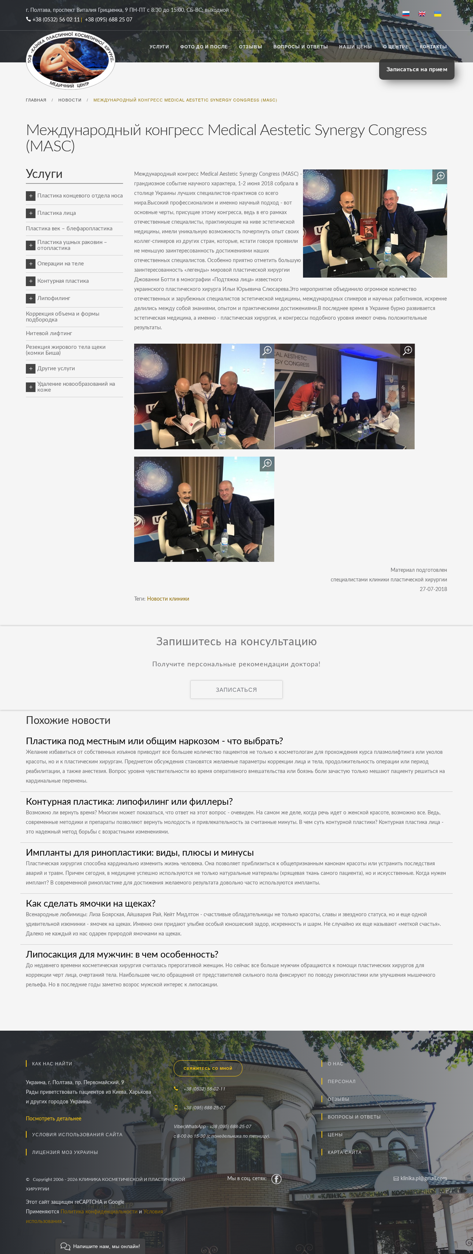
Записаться (236, 689)
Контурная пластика (63, 281)
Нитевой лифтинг (49, 333)
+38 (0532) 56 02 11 (56, 20)
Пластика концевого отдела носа (80, 196)
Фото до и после (204, 46)
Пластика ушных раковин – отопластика (72, 245)
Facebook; (276, 1178)
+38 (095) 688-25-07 (204, 1107)
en (424, 14)
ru (408, 14)
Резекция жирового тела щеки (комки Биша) (66, 350)
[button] (100, 1246)
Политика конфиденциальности (100, 1212)
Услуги (159, 46)
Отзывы (250, 46)
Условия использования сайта (77, 1134)
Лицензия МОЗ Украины (65, 1152)
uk (440, 14)
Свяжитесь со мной (208, 1068)
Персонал (342, 1081)
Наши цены (355, 46)
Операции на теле (60, 264)
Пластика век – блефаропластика (69, 228)
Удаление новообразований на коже (76, 387)
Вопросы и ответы (300, 46)
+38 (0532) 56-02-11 (204, 1088)
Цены (335, 1134)
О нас (336, 1063)
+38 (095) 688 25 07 (108, 20)
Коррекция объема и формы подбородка (62, 317)
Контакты (433, 46)
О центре (396, 46)
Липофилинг (53, 298)
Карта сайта (345, 1152)
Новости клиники (168, 599)
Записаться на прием (417, 69)
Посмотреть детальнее (53, 1118)
